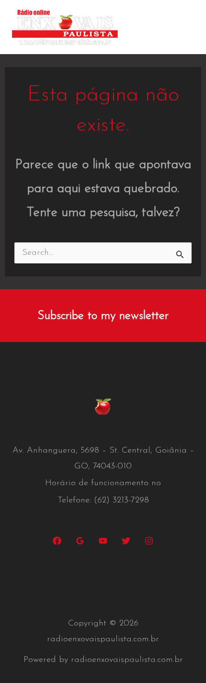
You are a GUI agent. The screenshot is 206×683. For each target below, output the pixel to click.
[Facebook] (57, 540)
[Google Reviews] (80, 540)
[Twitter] (126, 540)
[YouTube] (103, 540)
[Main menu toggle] (184, 27)
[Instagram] (149, 540)
